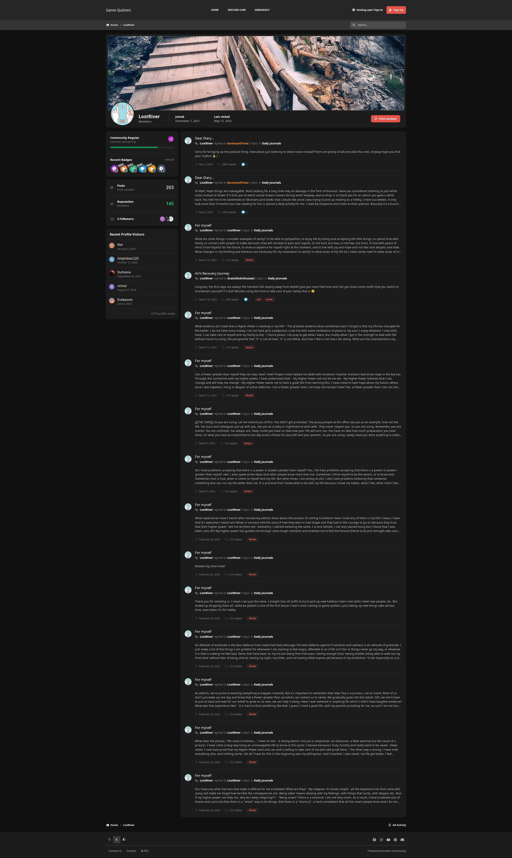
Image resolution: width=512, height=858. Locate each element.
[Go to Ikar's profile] (112, 245)
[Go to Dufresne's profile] (112, 273)
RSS (146, 851)
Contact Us (115, 851)
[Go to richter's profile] (112, 287)
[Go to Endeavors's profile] (112, 300)
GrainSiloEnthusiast (240, 278)
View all (169, 159)
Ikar (120, 245)
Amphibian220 (128, 258)
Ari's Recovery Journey (212, 273)
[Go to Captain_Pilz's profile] (166, 219)
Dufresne (124, 272)
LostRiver (206, 143)
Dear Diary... (204, 138)
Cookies (131, 851)
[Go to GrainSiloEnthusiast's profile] (170, 219)
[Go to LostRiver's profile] (188, 140)
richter (122, 286)
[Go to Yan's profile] (162, 219)
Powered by (387, 851)
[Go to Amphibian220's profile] (112, 259)
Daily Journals (271, 143)
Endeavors (125, 300)
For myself (203, 225)
